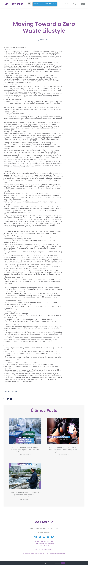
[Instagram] (48, 537)
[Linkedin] (44, 537)
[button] (29, 3)
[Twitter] (40, 537)
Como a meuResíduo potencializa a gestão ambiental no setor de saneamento (25, 495)
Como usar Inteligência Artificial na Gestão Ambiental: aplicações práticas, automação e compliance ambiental (63, 450)
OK (63, 563)
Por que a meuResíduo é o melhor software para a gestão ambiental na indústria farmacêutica (25, 450)
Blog (74, 4)
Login (67, 4)
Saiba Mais (57, 563)
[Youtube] (52, 537)
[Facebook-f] (35, 537)
